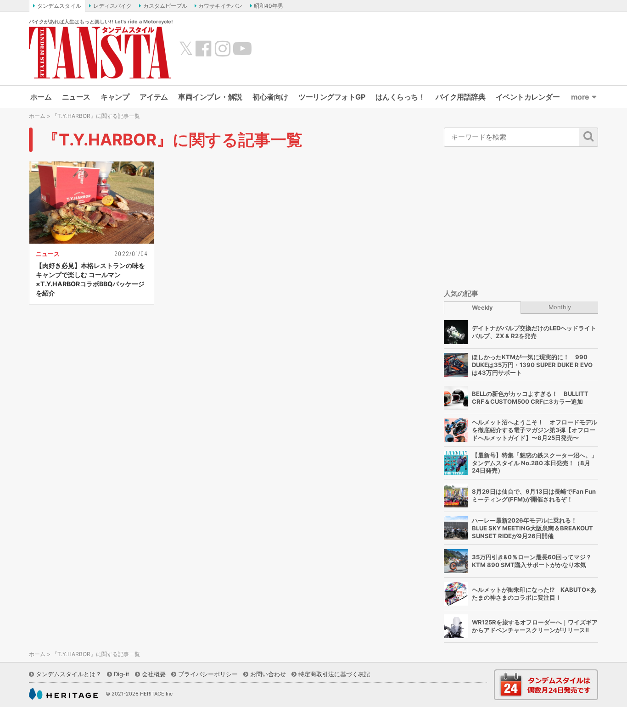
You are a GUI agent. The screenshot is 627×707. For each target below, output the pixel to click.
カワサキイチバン (220, 5)
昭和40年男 (268, 5)
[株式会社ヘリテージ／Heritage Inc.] (63, 694)
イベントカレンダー (528, 96)
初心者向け (270, 96)
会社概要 (154, 674)
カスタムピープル (165, 5)
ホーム (41, 96)
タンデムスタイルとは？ (68, 674)
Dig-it (121, 674)
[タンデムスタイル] (100, 52)
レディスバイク (112, 5)
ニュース (76, 96)
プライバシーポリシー (208, 674)
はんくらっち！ (400, 96)
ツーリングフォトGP (331, 96)
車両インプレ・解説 (210, 96)
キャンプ (115, 96)
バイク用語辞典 (461, 96)
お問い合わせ (268, 674)
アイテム (154, 96)
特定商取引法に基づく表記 (334, 674)
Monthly (560, 307)
